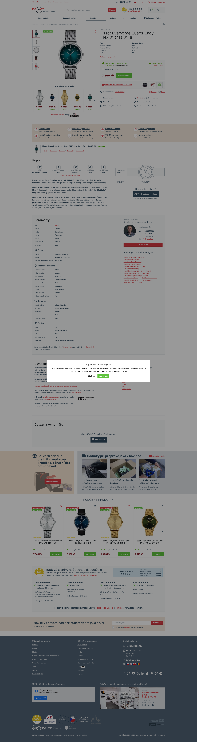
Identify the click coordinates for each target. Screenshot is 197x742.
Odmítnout (91, 376)
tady (125, 371)
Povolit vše (103, 376)
